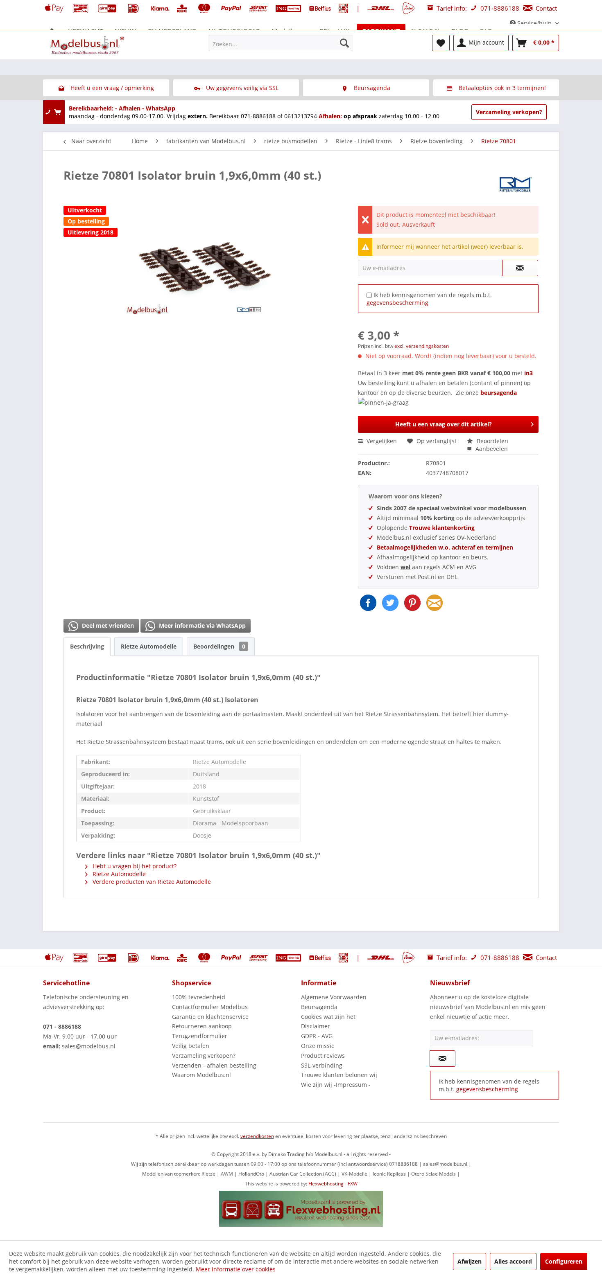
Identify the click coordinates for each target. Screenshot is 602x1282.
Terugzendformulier (199, 1036)
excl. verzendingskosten (421, 345)
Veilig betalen (190, 1046)
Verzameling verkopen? (509, 112)
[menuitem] (280, 43)
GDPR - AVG (317, 1036)
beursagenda (499, 393)
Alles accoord (513, 1261)
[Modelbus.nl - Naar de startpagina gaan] (88, 45)
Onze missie (318, 1046)
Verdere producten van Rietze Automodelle (151, 881)
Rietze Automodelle (149, 646)
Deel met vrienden (107, 625)
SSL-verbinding (321, 1065)
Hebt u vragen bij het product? (134, 866)
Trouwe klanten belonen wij (339, 1075)
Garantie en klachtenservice (210, 1017)
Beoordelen (491, 441)
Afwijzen (469, 1261)
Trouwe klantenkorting (442, 528)
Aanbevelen (491, 449)
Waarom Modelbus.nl (201, 1075)
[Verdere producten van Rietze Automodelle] (516, 183)
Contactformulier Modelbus (210, 1007)
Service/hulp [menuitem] (534, 23)
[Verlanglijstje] (441, 43)
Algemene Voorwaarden (334, 997)
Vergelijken (381, 441)
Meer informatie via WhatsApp (201, 625)
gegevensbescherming (397, 302)
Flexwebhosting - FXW (333, 1183)
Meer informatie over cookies (236, 1269)
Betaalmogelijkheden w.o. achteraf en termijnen (445, 547)
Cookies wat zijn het (328, 1017)
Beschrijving (87, 646)
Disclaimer (315, 1026)
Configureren (563, 1261)
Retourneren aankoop (202, 1026)
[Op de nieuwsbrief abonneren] (442, 1058)
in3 (528, 373)
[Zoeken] (344, 43)
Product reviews (323, 1055)
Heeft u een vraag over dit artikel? (443, 424)
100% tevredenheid (198, 997)
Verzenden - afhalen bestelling (214, 1065)
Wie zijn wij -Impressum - (336, 1084)
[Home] (52, 31)
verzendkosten (257, 1136)
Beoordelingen (219, 646)
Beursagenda (319, 1007)
